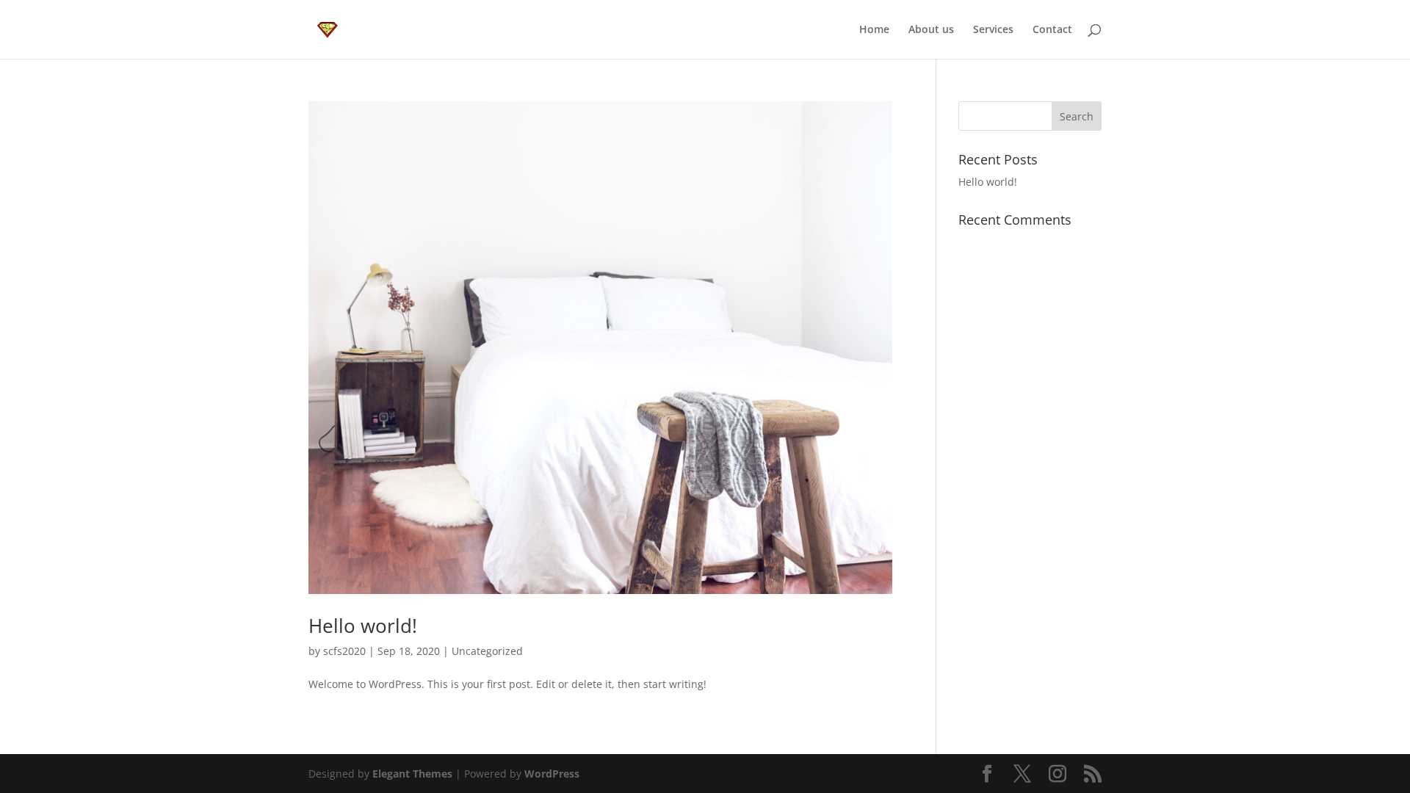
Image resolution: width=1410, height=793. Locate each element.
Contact (1052, 30)
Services (993, 30)
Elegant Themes (412, 774)
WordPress (551, 774)
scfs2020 (344, 651)
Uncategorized (487, 651)
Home (874, 30)
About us (931, 30)
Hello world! (362, 625)
